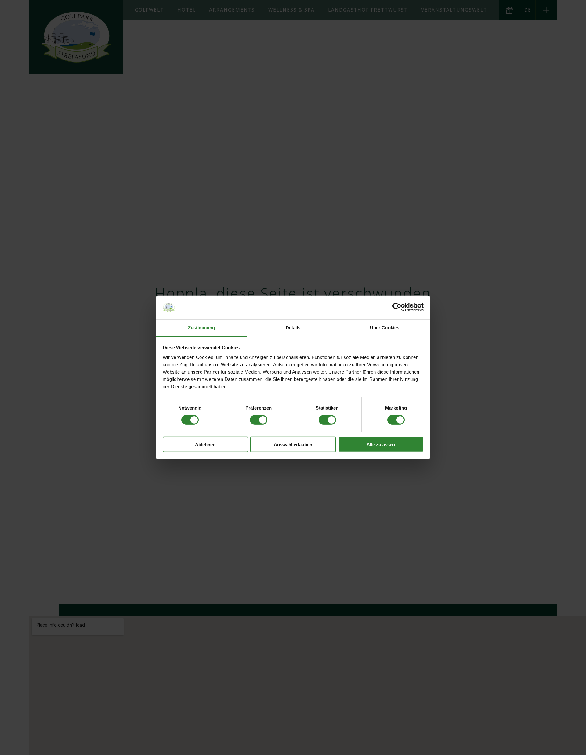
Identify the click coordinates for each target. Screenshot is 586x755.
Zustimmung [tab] (201, 327)
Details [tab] (293, 327)
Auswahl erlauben (293, 444)
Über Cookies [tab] (384, 327)
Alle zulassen (381, 444)
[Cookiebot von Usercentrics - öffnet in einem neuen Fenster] (397, 307)
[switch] (258, 420)
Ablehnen (205, 444)
